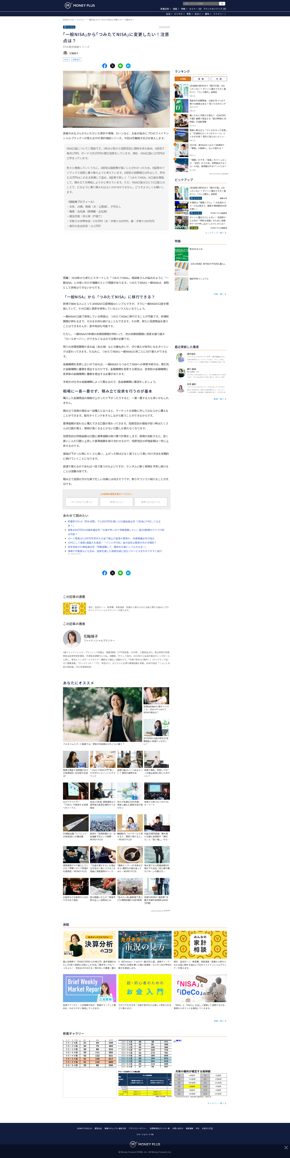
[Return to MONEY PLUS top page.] (80, 5)
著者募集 (189, 1128)
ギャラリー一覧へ (216, 1103)
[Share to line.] (120, 65)
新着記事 (165, 8)
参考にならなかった (150, 502)
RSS (197, 1128)
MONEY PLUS (68, 19)
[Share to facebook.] (104, 65)
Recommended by (157, 911)
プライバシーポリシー (138, 1128)
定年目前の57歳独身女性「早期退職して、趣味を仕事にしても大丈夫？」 (108, 547)
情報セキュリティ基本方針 (115, 1128)
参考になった (116, 502)
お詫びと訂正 (207, 1128)
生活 (168, 13)
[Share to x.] (112, 65)
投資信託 (76, 59)
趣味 (207, 13)
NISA (66, 59)
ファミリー (218, 13)
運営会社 (98, 1128)
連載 (175, 8)
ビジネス (178, 13)
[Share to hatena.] (128, 65)
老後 (189, 13)
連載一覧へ (219, 1021)
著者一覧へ (219, 399)
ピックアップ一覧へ (214, 232)
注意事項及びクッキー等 (160, 1128)
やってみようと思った (82, 502)
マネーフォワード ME (145, 1134)
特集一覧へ (219, 294)
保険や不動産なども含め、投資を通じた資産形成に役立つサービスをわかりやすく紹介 (115, 551)
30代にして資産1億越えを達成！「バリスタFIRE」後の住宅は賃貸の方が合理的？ (112, 542)
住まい (198, 13)
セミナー (195, 8)
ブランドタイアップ (214, 8)
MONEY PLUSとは (84, 1128)
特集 (183, 8)
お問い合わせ (177, 1128)
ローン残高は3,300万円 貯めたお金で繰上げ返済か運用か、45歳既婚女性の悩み (111, 538)
